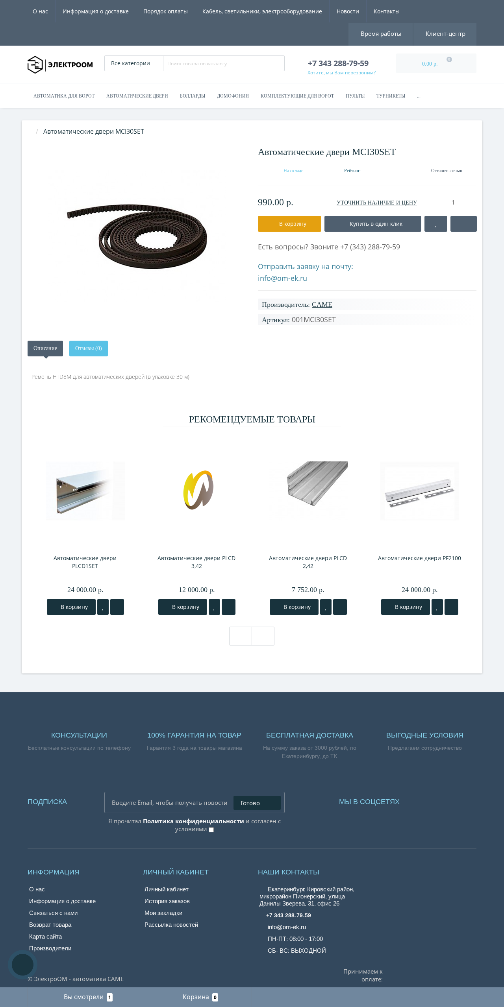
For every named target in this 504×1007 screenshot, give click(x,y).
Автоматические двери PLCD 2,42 (308, 562)
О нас (40, 11)
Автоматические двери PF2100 (419, 558)
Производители (50, 948)
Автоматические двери (137, 96)
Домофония (233, 96)
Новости (348, 11)
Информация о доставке (96, 11)
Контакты (387, 11)
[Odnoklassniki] (438, 800)
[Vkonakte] (427, 800)
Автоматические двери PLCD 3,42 (196, 562)
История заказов (167, 901)
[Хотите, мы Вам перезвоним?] (22, 964)
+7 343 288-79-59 (288, 915)
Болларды (192, 96)
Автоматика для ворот (63, 96)
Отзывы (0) (88, 348)
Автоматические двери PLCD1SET (85, 562)
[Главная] (30, 131)
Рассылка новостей (171, 924)
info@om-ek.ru (282, 278)
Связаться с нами (53, 912)
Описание (45, 348)
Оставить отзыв (446, 170)
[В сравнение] (117, 607)
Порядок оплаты (165, 11)
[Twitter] (449, 800)
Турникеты (390, 96)
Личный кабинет (167, 889)
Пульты (355, 96)
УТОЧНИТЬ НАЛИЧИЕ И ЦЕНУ (377, 203)
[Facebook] (416, 800)
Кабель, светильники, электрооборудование (262, 11)
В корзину (73, 606)
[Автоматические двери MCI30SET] (137, 236)
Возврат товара (50, 924)
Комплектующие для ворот (297, 96)
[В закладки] (103, 607)
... (419, 96)
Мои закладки (163, 912)
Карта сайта (45, 936)
